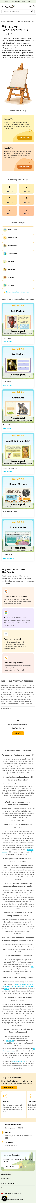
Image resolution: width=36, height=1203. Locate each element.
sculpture (13, 986)
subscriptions (10, 1041)
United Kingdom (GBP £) (11, 1193)
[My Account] (30, 6)
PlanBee (9, 1199)
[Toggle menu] (2, 6)
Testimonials (16, 1)
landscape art (29, 986)
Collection (10, 21)
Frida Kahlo (6, 986)
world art (6, 988)
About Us (7, 1)
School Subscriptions (18, 1061)
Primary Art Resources (23, 21)
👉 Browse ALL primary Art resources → (18, 292)
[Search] (32, 11)
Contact (29, 1)
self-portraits (20, 986)
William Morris (28, 984)
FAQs (23, 1)
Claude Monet (19, 984)
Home (3, 21)
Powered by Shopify (18, 1199)
